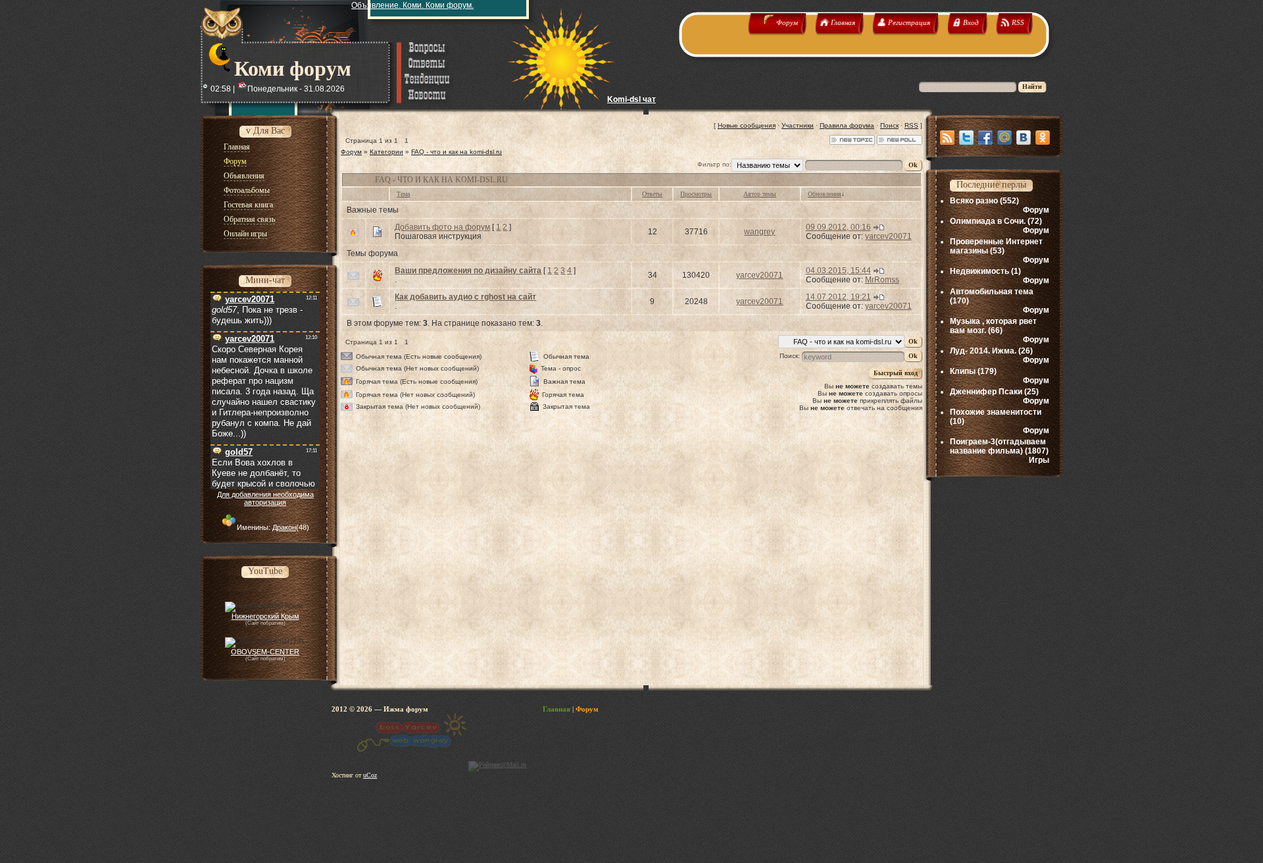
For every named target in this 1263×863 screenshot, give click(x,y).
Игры (1039, 460)
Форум (351, 151)
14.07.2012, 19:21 (838, 296)
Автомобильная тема (991, 291)
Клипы (963, 371)
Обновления (824, 193)
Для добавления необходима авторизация (265, 498)
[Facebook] (985, 137)
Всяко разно (974, 200)
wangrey (759, 231)
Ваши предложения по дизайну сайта (468, 270)
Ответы (652, 193)
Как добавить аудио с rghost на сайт (465, 296)
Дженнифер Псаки (986, 391)
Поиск (889, 125)
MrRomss (882, 279)
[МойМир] (1004, 137)
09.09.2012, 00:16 (838, 227)
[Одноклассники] (1042, 137)
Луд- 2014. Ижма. (983, 350)
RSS (911, 125)
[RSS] (947, 137)
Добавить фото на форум (442, 227)
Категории (386, 151)
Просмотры (696, 193)
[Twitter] (966, 137)
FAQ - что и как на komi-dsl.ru (456, 151)
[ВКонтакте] (1023, 137)
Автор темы (759, 193)
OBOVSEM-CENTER (265, 652)
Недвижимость (979, 271)
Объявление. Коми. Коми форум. (412, 5)
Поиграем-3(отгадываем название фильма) (998, 446)
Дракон (284, 527)
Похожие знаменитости (995, 412)
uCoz (370, 775)
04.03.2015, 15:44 (838, 270)
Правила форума (847, 125)
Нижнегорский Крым (265, 616)
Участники (797, 125)
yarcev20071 (888, 236)
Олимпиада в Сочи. (988, 221)
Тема (403, 193)
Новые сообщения (747, 125)
